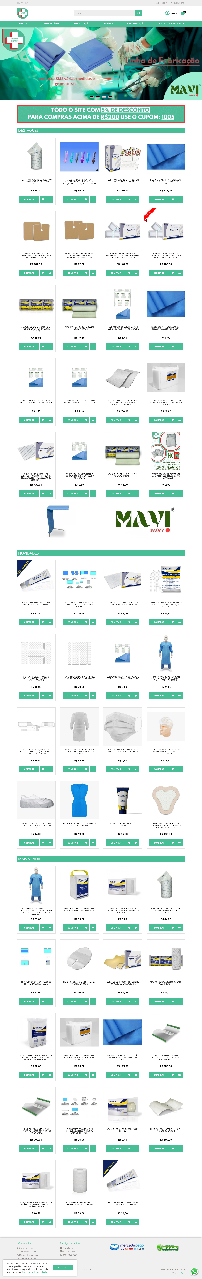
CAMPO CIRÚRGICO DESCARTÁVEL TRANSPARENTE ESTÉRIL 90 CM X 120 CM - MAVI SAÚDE (165, 476)
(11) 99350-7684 (163, 3)
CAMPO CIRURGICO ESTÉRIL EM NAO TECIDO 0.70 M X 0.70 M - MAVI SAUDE (79, 401)
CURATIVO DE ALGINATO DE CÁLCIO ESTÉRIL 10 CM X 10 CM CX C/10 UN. (123, 603)
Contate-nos (68, 1248)
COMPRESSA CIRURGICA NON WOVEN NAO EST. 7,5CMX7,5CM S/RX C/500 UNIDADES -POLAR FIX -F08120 (36, 1057)
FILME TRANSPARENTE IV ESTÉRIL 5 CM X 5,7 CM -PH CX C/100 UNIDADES (122, 181)
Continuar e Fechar (63, 1267)
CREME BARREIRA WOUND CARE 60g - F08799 (122, 824)
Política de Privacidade (27, 1255)
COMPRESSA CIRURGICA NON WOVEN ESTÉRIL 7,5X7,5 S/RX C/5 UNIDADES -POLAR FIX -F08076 (36, 1204)
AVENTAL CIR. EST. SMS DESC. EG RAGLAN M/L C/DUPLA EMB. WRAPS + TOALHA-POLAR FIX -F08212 (165, 678)
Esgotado (159, 273)
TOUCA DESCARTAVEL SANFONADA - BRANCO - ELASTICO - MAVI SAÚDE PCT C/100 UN (166, 751)
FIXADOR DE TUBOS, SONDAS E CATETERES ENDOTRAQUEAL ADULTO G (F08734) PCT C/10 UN (36, 751)
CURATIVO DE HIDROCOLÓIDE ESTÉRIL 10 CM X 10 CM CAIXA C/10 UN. (123, 983)
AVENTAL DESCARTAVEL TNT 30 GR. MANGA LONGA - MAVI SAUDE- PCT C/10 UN (79, 751)
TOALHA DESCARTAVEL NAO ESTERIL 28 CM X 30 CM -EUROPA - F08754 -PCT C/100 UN (166, 402)
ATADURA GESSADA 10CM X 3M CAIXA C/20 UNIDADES (166, 983)
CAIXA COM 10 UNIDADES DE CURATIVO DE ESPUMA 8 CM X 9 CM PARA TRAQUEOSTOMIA (36, 255)
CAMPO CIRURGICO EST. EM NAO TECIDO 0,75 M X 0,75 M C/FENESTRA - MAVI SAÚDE (79, 476)
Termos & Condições (26, 1258)
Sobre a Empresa (25, 1248)
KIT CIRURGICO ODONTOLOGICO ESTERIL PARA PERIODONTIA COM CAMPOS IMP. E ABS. (79, 1131)
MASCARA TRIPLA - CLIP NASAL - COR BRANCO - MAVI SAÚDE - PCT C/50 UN (122, 750)
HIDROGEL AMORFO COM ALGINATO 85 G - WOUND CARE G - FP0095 (36, 603)
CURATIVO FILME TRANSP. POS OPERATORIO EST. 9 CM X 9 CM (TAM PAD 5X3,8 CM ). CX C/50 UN (166, 255)
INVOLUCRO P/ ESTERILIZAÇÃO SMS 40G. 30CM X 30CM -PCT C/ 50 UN (166, 328)
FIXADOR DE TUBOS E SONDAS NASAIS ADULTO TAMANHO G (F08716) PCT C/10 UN (166, 604)
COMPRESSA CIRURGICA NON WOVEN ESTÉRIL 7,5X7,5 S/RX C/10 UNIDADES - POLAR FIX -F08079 (123, 910)
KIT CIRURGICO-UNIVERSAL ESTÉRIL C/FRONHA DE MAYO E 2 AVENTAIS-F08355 (79, 604)
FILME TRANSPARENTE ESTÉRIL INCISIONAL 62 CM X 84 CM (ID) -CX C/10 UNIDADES (36, 1131)
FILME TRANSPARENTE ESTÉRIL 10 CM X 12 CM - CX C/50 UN (166, 1130)
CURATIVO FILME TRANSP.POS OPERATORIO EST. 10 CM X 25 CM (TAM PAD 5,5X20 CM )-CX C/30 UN (122, 255)
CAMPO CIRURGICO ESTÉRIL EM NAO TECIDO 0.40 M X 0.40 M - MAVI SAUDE (36, 401)
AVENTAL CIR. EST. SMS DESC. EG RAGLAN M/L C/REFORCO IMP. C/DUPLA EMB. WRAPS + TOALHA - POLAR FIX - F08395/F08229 (36, 911)
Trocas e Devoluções (26, 1251)
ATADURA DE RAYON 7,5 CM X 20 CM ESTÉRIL (122, 1130)
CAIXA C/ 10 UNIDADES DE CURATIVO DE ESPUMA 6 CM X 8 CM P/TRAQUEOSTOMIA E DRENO (79, 255)
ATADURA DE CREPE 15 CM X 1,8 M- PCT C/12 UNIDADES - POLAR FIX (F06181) (36, 329)
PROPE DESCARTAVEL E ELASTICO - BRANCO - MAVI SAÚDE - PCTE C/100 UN (36, 825)
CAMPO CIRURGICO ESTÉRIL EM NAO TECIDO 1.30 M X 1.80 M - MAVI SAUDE (123, 328)
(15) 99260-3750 (178, 3)
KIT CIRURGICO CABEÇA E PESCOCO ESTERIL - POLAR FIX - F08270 (36, 983)
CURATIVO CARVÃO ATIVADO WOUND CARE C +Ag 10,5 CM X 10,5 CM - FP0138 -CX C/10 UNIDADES (122, 402)
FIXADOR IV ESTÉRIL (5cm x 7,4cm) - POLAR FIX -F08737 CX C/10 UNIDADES (79, 677)
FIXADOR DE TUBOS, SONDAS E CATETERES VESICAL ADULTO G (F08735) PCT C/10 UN (36, 678)
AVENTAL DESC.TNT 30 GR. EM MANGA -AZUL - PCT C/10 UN (79, 824)
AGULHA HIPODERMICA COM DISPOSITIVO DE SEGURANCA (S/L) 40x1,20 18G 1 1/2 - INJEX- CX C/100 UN (79, 182)
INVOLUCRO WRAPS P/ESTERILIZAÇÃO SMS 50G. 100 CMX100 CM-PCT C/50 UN (165, 182)
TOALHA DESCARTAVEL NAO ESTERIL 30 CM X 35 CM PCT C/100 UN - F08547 (79, 909)
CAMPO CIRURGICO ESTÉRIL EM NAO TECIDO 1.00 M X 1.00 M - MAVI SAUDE (123, 677)
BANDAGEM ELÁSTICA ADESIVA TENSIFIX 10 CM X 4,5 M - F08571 (79, 1203)
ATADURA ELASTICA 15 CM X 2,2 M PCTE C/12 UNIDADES (122, 475)
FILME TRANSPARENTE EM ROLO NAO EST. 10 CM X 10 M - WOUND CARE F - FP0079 (36, 182)
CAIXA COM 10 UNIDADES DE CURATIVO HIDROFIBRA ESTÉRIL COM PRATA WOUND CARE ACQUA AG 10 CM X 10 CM (36, 477)
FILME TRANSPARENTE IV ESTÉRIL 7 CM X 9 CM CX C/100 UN (79, 983)
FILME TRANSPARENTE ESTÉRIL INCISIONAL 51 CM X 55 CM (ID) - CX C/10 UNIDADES (166, 1057)
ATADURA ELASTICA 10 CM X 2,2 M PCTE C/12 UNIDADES (79, 328)
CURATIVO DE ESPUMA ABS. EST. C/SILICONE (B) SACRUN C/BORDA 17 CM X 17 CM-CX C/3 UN (166, 825)
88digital (181, 1273)
